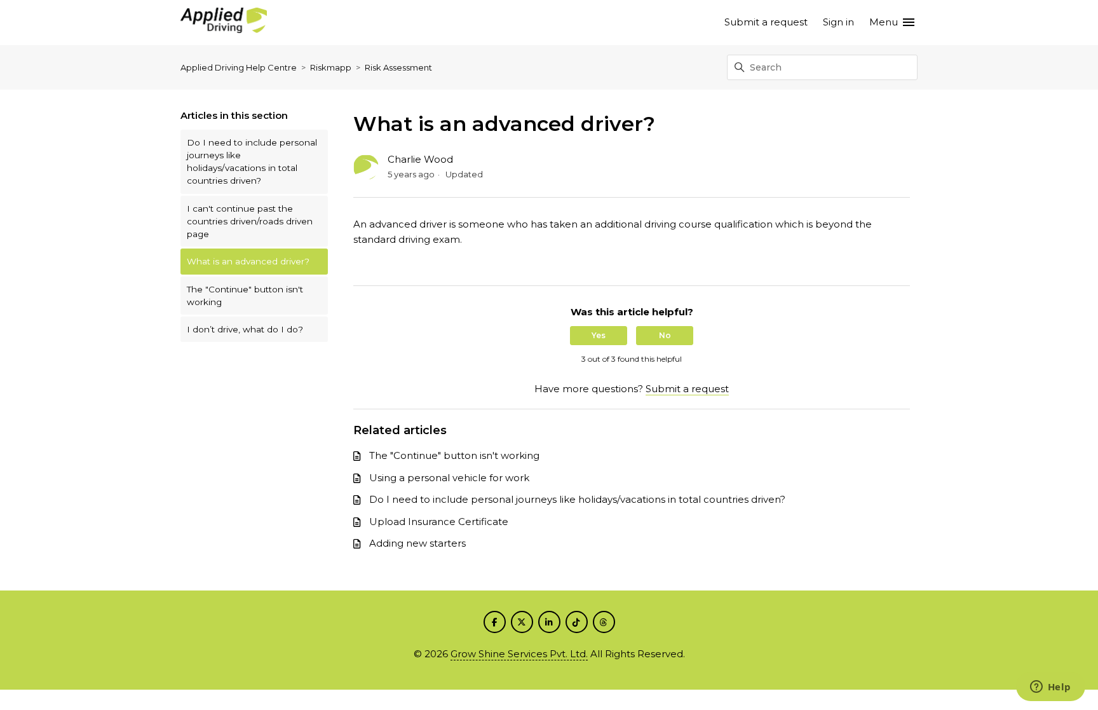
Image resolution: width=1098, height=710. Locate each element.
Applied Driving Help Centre (238, 67)
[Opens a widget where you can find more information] (1050, 688)
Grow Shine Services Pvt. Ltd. (519, 654)
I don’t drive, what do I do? (245, 329)
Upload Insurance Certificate (438, 521)
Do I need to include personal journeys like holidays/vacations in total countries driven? (252, 161)
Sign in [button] (838, 22)
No (665, 335)
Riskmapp (330, 67)
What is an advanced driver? (248, 261)
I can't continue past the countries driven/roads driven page (250, 221)
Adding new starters (417, 543)
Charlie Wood (420, 159)
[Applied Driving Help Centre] (223, 23)
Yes (599, 335)
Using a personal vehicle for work (449, 478)
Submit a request (766, 22)
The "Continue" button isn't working (245, 295)
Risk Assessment (398, 67)
